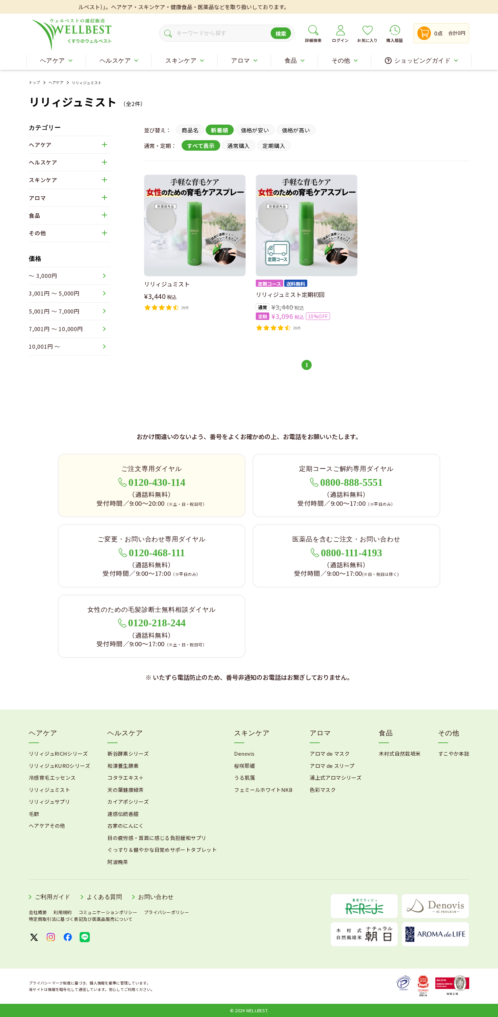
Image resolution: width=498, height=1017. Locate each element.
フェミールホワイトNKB (263, 789)
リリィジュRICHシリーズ (58, 753)
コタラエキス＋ (125, 777)
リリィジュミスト (87, 82)
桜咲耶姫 (244, 765)
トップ (34, 82)
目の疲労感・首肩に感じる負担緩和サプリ (156, 837)
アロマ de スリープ (332, 765)
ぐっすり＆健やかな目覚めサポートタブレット (162, 849)
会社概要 (38, 912)
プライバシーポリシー (166, 912)
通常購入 (238, 146)
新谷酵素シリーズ (128, 753)
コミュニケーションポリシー (108, 912)
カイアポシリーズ (128, 801)
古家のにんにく (125, 825)
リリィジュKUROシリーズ (59, 765)
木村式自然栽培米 (399, 753)
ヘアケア (56, 82)
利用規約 (62, 912)
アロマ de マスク (330, 753)
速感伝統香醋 (123, 813)
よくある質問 (104, 897)
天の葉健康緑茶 (125, 789)
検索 (281, 33)
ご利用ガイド (52, 897)
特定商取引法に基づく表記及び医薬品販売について (80, 919)
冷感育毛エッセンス (52, 777)
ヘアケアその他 (47, 825)
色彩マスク (323, 789)
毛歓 (34, 813)
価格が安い (255, 130)
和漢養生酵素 (123, 765)
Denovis (244, 753)
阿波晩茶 (117, 861)
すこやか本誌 (453, 753)
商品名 (190, 130)
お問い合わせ (156, 897)
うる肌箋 (244, 777)
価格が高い (296, 130)
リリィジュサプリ (49, 801)
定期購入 (274, 146)
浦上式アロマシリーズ (335, 777)
